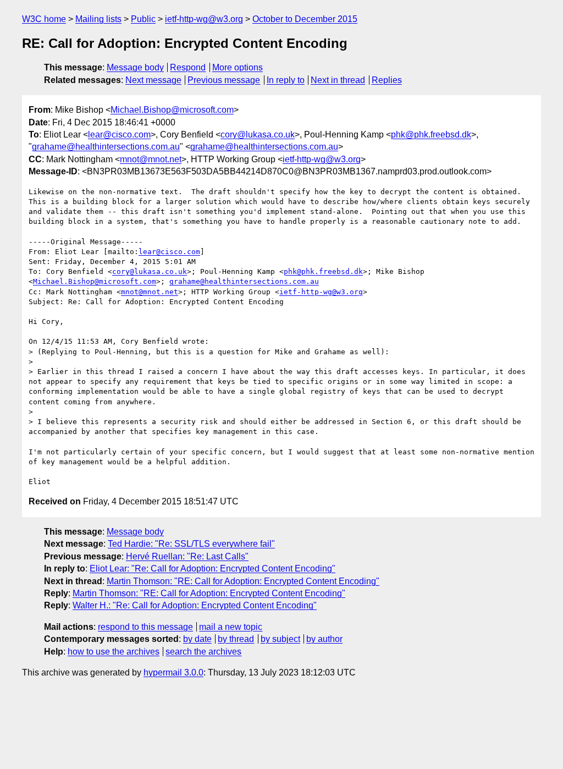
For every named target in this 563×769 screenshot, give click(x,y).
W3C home (44, 19)
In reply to (286, 80)
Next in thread (338, 80)
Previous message (223, 80)
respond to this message (145, 626)
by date (197, 639)
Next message (153, 80)
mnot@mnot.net (150, 159)
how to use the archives (113, 651)
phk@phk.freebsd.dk (431, 134)
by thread (236, 639)
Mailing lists (98, 19)
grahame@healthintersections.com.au (106, 146)
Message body (135, 67)
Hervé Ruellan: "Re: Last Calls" (187, 556)
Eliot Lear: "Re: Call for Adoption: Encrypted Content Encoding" (212, 568)
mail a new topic (230, 626)
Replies (387, 80)
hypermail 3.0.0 (173, 672)
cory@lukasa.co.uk (257, 134)
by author (324, 639)
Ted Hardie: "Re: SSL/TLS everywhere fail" (191, 543)
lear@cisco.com (119, 134)
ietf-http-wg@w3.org (204, 19)
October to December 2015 (304, 19)
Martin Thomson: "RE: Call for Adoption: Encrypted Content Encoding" (243, 581)
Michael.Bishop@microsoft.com (172, 109)
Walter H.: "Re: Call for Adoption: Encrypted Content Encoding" (195, 605)
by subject (280, 639)
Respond (188, 67)
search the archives (203, 651)
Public (143, 19)
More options (237, 67)
